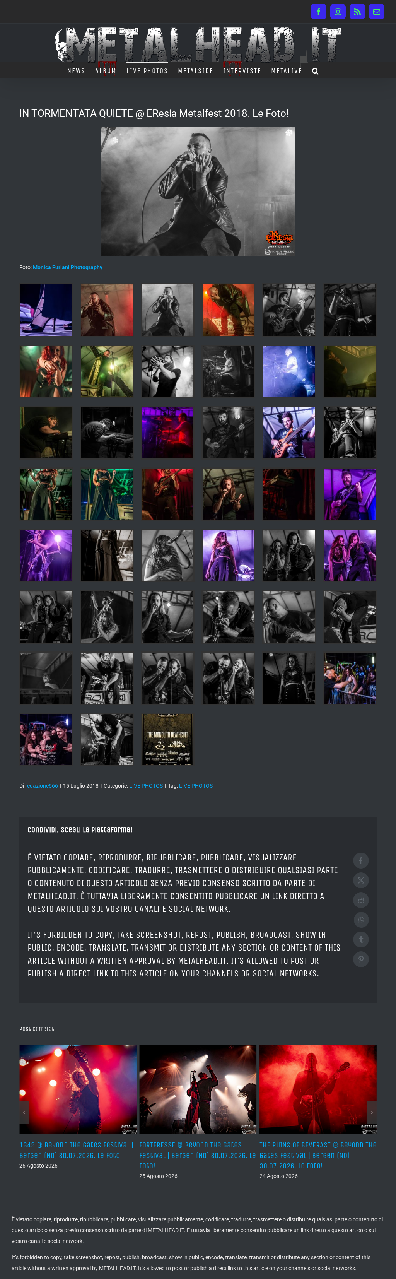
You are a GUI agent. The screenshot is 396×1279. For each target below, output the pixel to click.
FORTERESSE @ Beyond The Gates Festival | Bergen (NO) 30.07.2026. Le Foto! (77, 1155)
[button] (315, 70)
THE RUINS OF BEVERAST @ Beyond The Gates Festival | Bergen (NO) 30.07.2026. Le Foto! (197, 1155)
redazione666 (41, 786)
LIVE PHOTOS (146, 786)
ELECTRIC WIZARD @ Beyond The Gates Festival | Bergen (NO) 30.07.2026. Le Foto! (308, 1155)
